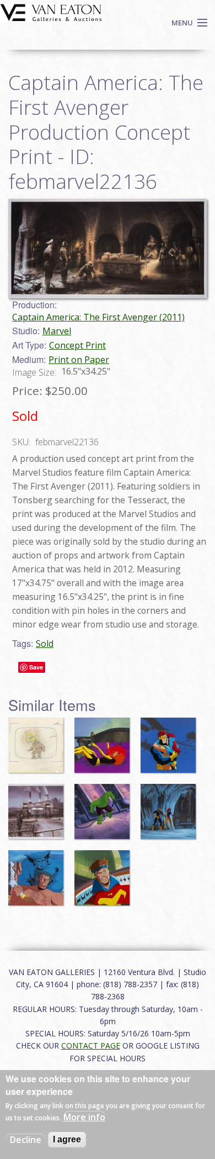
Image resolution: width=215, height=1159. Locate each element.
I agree (67, 1139)
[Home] (51, 12)
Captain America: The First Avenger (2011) (98, 317)
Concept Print (77, 345)
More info (84, 1117)
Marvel (56, 331)
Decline (25, 1140)
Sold (44, 644)
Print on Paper (79, 360)
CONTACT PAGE (90, 1045)
